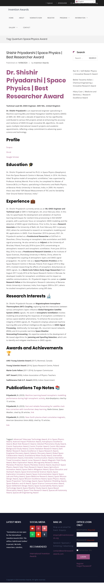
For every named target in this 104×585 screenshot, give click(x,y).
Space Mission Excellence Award (33, 478)
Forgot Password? (84, 566)
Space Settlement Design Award (19, 485)
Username (86, 529)
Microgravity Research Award (46, 462)
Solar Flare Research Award (31, 467)
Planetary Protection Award (17, 465)
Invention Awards (18, 9)
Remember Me (85, 550)
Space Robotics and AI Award (18, 483)
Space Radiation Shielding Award (52, 481)
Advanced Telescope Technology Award (30, 439)
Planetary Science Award (40, 465)
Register (50, 18)
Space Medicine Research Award (39, 476)
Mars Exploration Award (23, 462)
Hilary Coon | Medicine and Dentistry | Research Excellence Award (84, 94)
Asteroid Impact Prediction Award (27, 441)
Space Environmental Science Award (36, 472)
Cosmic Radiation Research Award (43, 448)
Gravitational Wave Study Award (38, 455)
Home (11, 18)
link (32, 412)
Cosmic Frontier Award (39, 446)
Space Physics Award (56, 478)
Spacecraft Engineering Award (25, 492)
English (81, 1)
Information (80, 18)
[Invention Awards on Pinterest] (44, 528)
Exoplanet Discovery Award (17, 453)
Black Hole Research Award (24, 444)
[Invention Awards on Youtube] (32, 528)
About (21, 18)
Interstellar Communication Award (39, 458)
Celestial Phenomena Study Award (51, 444)
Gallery (12, 27)
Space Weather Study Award (35, 488)
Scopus (9, 147)
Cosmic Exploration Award (17, 446)
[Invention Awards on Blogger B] (38, 534)
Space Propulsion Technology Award (21, 481)
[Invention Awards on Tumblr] (44, 534)
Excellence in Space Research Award (42, 451)
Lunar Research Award (37, 460)
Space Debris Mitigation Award (35, 469)
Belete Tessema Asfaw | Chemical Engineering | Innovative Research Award (84, 82)
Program (63, 18)
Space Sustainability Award (45, 485)
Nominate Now (36, 18)
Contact (26, 27)
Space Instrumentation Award (45, 474)
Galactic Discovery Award (40, 453)
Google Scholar (12, 157)
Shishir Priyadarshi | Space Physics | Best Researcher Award (34, 55)
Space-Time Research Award (36, 490)
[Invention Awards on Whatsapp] (32, 534)
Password (85, 540)
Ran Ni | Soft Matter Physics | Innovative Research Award (85, 72)
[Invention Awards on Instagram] (38, 528)
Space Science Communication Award (48, 483)
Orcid (8, 152)
